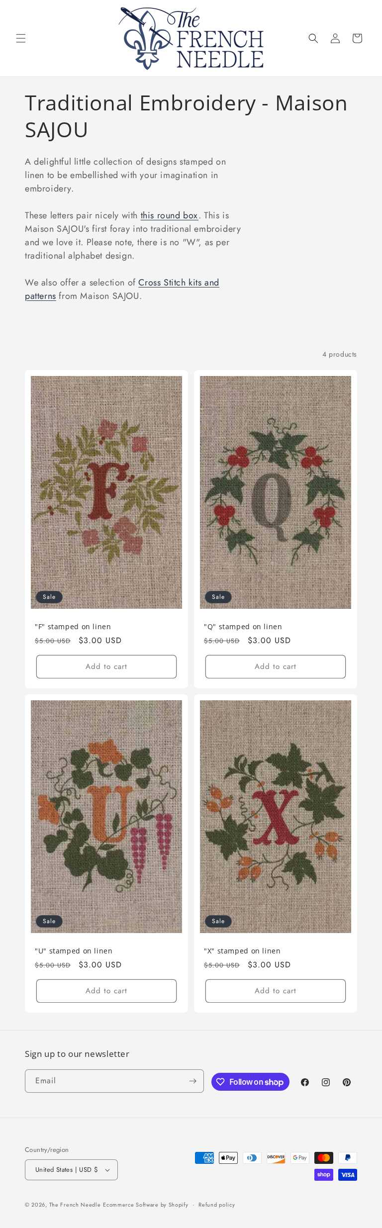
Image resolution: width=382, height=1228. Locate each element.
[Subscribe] (192, 1081)
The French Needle (75, 1205)
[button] (21, 38)
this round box (169, 215)
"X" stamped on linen (242, 950)
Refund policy (216, 1205)
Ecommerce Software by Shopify (145, 1205)
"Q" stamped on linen (243, 626)
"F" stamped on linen (73, 626)
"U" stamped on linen (74, 950)
